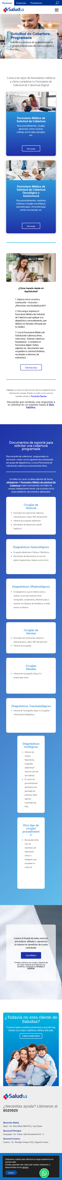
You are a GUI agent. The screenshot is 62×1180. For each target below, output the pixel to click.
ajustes (25, 1167)
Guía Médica (31, 955)
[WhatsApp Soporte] (44, 1173)
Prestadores (36, 3)
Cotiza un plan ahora (31, 1036)
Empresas (21, 3)
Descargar (31, 148)
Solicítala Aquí (31, 367)
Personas (7, 3)
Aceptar (11, 1172)
